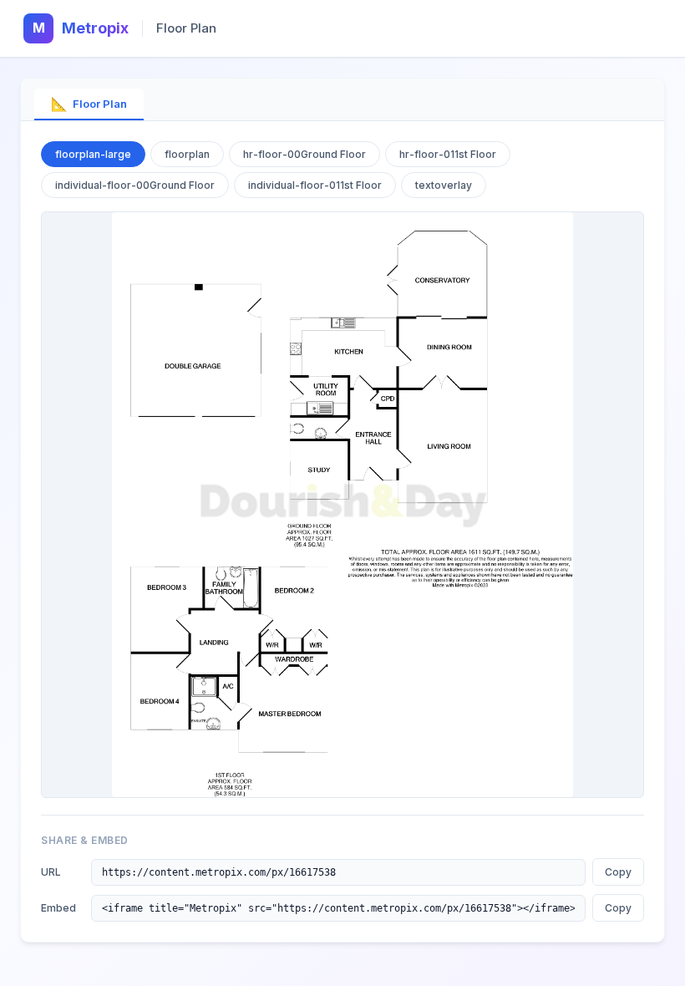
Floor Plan (89, 103)
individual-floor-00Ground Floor (135, 185)
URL (51, 872)
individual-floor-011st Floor (315, 185)
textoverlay (443, 185)
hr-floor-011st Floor (447, 154)
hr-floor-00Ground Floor (304, 154)
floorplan (187, 154)
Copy (618, 872)
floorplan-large (93, 154)
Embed (58, 908)
